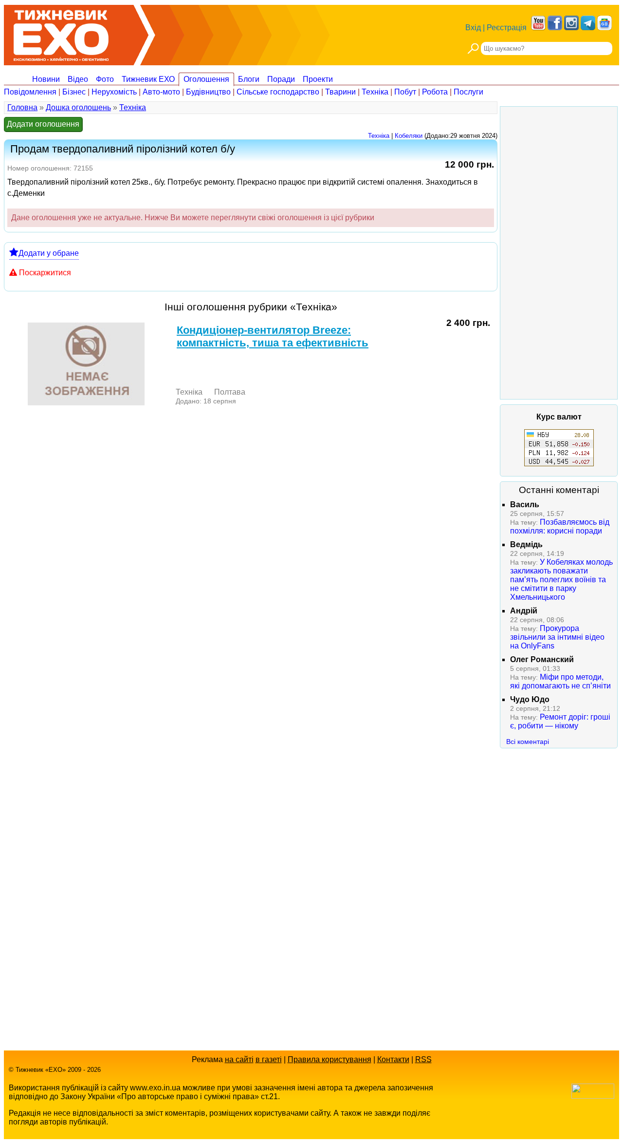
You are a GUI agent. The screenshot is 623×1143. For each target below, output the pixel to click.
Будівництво (208, 92)
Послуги (468, 92)
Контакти (393, 1059)
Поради (281, 79)
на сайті (239, 1059)
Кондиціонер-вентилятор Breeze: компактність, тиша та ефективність (272, 336)
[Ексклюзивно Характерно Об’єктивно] (61, 33)
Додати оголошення (43, 124)
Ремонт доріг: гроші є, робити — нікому (560, 721)
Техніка (375, 92)
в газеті (269, 1059)
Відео (78, 79)
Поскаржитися (45, 272)
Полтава (229, 392)
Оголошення (206, 79)
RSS (423, 1059)
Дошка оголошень (78, 107)
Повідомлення (30, 92)
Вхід (473, 27)
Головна (22, 107)
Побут (405, 92)
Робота (435, 92)
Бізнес (74, 92)
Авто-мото (161, 92)
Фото (105, 79)
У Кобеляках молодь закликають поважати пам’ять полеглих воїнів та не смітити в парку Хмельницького (561, 579)
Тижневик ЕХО (148, 79)
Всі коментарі (527, 741)
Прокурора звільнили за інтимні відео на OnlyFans (557, 637)
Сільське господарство (278, 92)
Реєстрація (507, 27)
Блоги (248, 79)
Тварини (340, 92)
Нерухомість (114, 92)
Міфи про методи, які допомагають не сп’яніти (560, 681)
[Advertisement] (558, 253)
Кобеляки (408, 135)
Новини (46, 79)
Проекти (318, 79)
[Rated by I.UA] (592, 1096)
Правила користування (329, 1059)
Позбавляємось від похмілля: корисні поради (559, 526)
